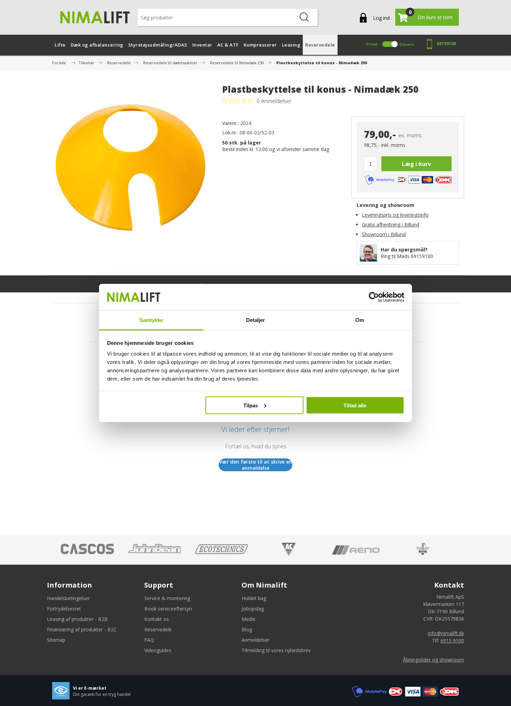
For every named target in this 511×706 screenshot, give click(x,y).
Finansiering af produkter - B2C (82, 629)
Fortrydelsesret (64, 608)
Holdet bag (254, 598)
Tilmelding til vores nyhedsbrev (276, 650)
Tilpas (250, 405)
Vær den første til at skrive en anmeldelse (255, 464)
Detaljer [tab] (255, 320)
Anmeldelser (255, 640)
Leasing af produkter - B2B (77, 619)
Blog (247, 629)
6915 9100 (452, 640)
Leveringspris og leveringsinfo (395, 214)
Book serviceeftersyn (168, 608)
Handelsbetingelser (68, 598)
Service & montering (167, 598)
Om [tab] (359, 320)
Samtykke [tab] (151, 320)
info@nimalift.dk (446, 633)
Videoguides (157, 650)
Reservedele (158, 629)
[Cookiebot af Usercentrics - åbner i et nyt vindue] (373, 297)
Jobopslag (253, 608)
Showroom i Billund (384, 234)
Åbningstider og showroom (433, 659)
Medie (249, 619)
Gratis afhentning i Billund (390, 224)
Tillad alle (354, 405)
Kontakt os (156, 619)
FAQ (149, 640)
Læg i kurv (416, 164)
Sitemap (56, 640)
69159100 (446, 44)
